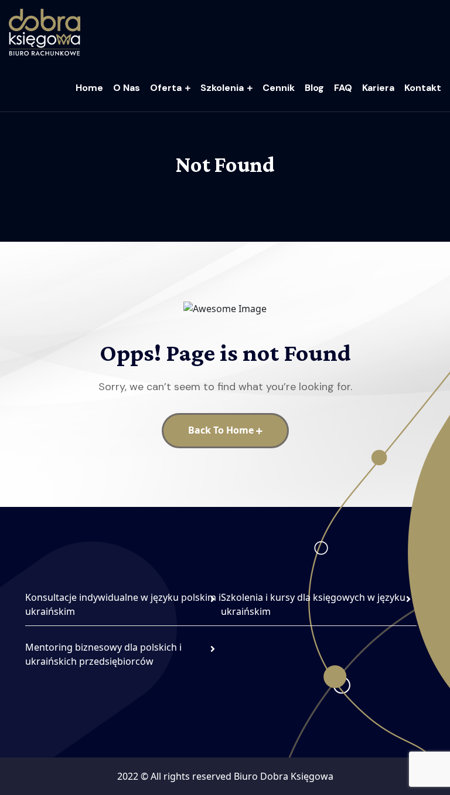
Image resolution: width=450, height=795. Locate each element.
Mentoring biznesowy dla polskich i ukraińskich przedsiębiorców (103, 654)
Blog (314, 88)
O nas (126, 88)
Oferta (166, 88)
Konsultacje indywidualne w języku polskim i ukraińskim (123, 604)
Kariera (378, 88)
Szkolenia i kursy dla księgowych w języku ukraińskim (313, 604)
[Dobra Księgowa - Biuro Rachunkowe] (44, 31)
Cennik (278, 88)
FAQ (343, 88)
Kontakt (422, 88)
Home (89, 88)
